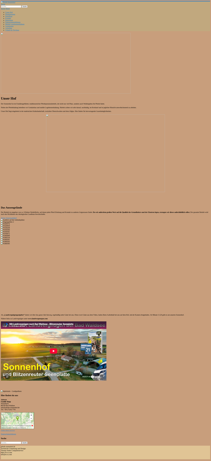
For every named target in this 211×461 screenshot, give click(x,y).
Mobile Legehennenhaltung (14, 24)
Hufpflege (8, 16)
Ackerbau (8, 28)
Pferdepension (10, 14)
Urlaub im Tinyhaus (12, 30)
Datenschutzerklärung (12, 22)
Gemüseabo (9, 26)
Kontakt (8, 18)
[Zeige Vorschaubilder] (9, 218)
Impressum (9, 20)
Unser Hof (9, 12)
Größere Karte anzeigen (8, 430)
